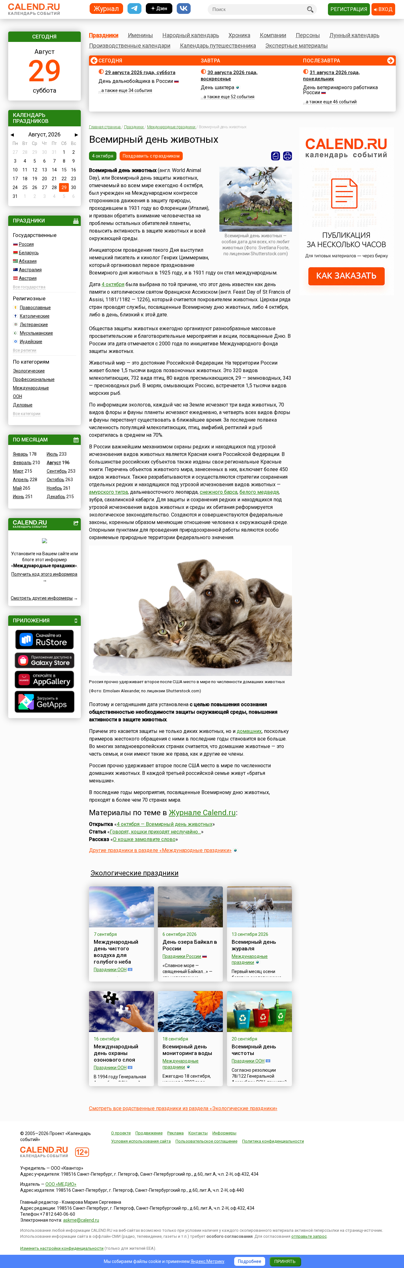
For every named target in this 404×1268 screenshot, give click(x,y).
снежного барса (218, 492)
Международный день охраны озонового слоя (116, 1053)
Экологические (29, 370)
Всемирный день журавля (254, 945)
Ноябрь (54, 488)
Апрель (21, 479)
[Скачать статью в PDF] (275, 156)
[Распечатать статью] (287, 156)
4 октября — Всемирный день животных (164, 824)
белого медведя (259, 492)
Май (17, 488)
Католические (35, 316)
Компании (273, 35)
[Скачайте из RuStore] (44, 640)
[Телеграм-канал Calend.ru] (134, 8)
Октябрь (55, 479)
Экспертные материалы (296, 45)
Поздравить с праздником (151, 155)
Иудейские (31, 341)
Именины (140, 35)
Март (18, 471)
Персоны (308, 35)
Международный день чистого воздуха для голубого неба (116, 952)
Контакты (198, 1133)
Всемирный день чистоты (254, 1049)
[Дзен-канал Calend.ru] (159, 8)
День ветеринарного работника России (340, 89)
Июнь (18, 496)
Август (54, 462)
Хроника (239, 35)
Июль (52, 454)
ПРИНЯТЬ (284, 1261)
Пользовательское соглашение (206, 1141)
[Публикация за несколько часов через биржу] (346, 293)
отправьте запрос (309, 1236)
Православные (35, 307)
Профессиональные (34, 379)
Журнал (106, 8)
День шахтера (217, 87)
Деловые (23, 404)
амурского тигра (108, 492)
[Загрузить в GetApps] (44, 702)
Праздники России (182, 956)
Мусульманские (36, 333)
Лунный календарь (354, 35)
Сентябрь (57, 471)
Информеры (224, 1133)
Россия (26, 244)
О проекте (121, 1133)
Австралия (30, 269)
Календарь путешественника (218, 45)
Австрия (28, 278)
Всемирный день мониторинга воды (187, 1049)
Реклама (175, 1133)
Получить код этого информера (44, 574)
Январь (20, 454)
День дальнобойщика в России (135, 81)
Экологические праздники (135, 873)
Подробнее (249, 1261)
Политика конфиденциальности (273, 1141)
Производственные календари (129, 45)
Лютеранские (34, 324)
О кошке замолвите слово (144, 839)
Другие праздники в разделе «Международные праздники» (160, 850)
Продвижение (149, 1133)
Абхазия (28, 261)
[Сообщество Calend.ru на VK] (184, 8)
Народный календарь (191, 35)
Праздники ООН (110, 969)
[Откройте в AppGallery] (44, 680)
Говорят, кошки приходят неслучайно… (155, 832)
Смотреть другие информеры (42, 598)
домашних (249, 731)
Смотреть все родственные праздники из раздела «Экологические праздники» (183, 1108)
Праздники (103, 35)
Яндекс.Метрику (207, 1261)
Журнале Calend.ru (202, 812)
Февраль (22, 462)
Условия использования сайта (141, 1141)
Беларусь (29, 252)
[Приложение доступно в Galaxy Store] (44, 661)
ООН (17, 396)
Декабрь (56, 496)
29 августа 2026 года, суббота (140, 72)
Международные (31, 387)
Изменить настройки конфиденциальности (62, 1248)
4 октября (103, 155)
